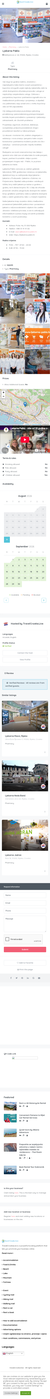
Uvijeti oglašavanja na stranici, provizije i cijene (25, 1334)
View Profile (25, 659)
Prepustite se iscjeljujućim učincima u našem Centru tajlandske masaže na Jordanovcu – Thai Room (31, 1148)
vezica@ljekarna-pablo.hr (26, 232)
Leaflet (27, 424)
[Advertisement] (25, 1015)
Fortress (7, 1282)
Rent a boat (8, 1312)
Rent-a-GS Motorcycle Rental (32, 1103)
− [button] (3, 396)
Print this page (26, 969)
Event (5, 1290)
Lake (5, 1273)
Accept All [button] (25, 1393)
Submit (25, 949)
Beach (6, 1269)
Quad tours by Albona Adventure (29, 1131)
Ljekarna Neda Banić (15, 795)
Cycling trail (8, 1295)
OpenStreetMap (37, 424)
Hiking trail (8, 1299)
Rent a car (8, 1308)
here (16, 1193)
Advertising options (12, 1329)
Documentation (10, 1325)
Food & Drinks (9, 1264)
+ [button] (3, 392)
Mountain (7, 1278)
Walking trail (9, 1303)
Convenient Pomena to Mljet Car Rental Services (32, 1116)
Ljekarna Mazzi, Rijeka (16, 736)
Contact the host (25, 653)
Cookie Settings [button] (11, 1393)
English (9, 1353)
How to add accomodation (15, 1321)
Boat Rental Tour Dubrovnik (31, 1167)
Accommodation (10, 1260)
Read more (7, 1253)
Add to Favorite (26, 963)
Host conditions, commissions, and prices (22, 1338)
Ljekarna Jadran (13, 855)
